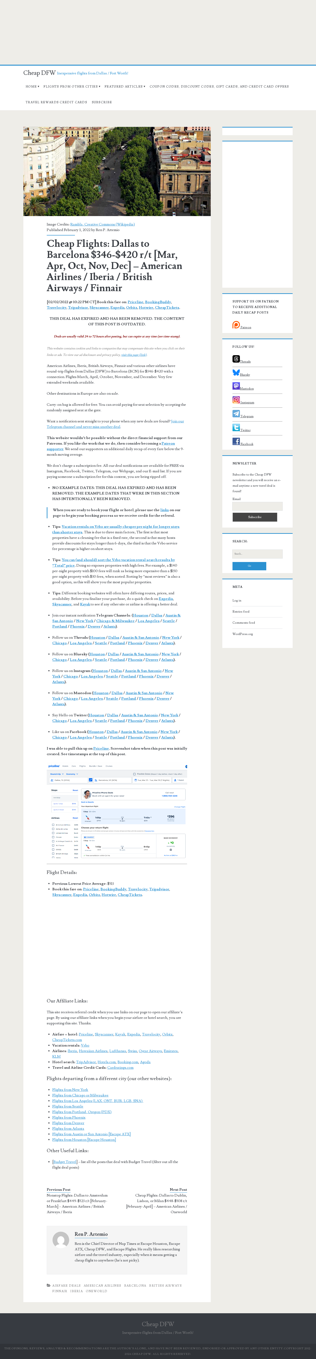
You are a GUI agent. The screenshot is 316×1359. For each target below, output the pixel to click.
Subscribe (102, 102)
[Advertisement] (158, 32)
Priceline (135, 302)
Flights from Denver (68, 1123)
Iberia (72, 1051)
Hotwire (146, 307)
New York (84, 621)
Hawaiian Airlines (93, 1051)
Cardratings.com (120, 1067)
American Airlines (102, 1286)
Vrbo (85, 1045)
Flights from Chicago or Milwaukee (80, 1095)
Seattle (169, 621)
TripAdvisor (86, 1062)
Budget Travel (64, 1162)
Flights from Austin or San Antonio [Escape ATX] (91, 1134)
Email (236, 499)
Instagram (247, 402)
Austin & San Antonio (140, 637)
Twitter (245, 430)
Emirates (171, 1051)
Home (31, 87)
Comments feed (243, 623)
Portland (59, 626)
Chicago (59, 643)
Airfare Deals (66, 1286)
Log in (236, 600)
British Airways (165, 1286)
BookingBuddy (158, 302)
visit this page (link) (134, 355)
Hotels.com (107, 1062)
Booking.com (128, 1062)
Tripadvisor (78, 307)
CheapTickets (167, 307)
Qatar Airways (150, 1051)
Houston (140, 615)
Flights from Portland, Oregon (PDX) (82, 1112)
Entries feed (240, 612)
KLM (56, 1056)
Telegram (247, 416)
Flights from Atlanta (68, 1128)
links (164, 510)
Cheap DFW (39, 73)
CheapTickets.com (67, 1040)
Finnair (59, 1291)
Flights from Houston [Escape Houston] (84, 1139)
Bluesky (245, 375)
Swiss (132, 1051)
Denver (94, 626)
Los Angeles (149, 621)
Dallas (156, 615)
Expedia (117, 307)
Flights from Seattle (67, 1106)
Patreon (245, 327)
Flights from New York (70, 1089)
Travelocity (56, 307)
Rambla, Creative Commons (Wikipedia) (102, 224)
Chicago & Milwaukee (115, 621)
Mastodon (247, 389)
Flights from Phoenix (68, 1117)
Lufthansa (117, 1051)
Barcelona (135, 1286)
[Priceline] (117, 810)
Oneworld (96, 1291)
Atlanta (109, 626)
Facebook (246, 444)
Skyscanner (99, 307)
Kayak (120, 1034)
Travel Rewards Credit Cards (56, 102)
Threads (245, 361)
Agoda (145, 1062)
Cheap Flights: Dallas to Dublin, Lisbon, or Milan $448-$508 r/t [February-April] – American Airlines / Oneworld (156, 1203)
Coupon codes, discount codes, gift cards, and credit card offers (219, 87)
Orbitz (131, 307)
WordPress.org (242, 634)
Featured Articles (124, 87)
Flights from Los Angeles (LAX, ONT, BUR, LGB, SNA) (97, 1101)
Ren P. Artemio (108, 230)
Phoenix (77, 626)
